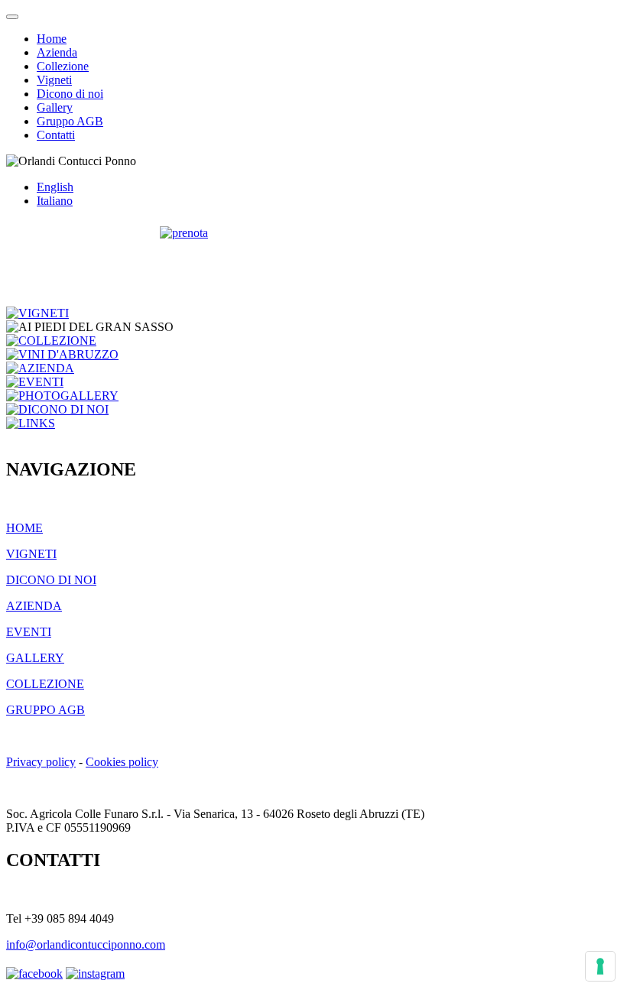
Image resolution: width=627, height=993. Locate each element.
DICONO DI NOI (51, 579)
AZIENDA (34, 605)
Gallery (55, 107)
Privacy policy (41, 761)
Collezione (63, 66)
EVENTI (28, 631)
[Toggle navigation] (12, 17)
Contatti (56, 134)
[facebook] (34, 973)
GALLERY (35, 657)
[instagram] (95, 973)
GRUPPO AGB (45, 709)
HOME (24, 527)
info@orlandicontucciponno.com (85, 944)
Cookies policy (122, 761)
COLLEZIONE (45, 683)
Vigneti (54, 79)
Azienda (57, 52)
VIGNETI (31, 553)
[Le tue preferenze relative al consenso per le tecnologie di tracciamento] (600, 966)
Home (52, 38)
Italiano (55, 200)
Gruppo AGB (70, 121)
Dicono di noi (70, 93)
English (55, 186)
